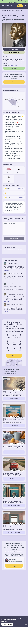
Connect (15, 2)
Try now (20, 6)
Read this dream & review (14, 452)
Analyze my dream (15, 49)
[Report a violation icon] (17, 57)
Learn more (4, 621)
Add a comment (14, 238)
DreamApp (4, 10)
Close (25, 624)
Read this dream (14, 398)
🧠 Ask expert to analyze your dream (14, 565)
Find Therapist (14, 68)
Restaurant (18, 10)
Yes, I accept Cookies (7, 624)
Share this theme (15, 52)
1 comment (6, 270)
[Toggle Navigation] (25, 6)
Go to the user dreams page (8, 373)
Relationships (11, 10)
